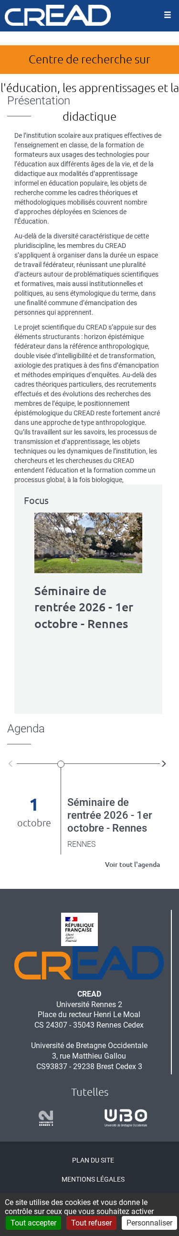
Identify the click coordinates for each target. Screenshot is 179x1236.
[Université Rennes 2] (42, 1118)
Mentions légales (93, 1179)
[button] (12, 763)
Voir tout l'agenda (132, 864)
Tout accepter (33, 1222)
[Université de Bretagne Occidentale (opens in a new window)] (122, 1118)
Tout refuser (91, 1222)
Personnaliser (149, 1222)
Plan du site (93, 1160)
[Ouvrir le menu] (167, 16)
